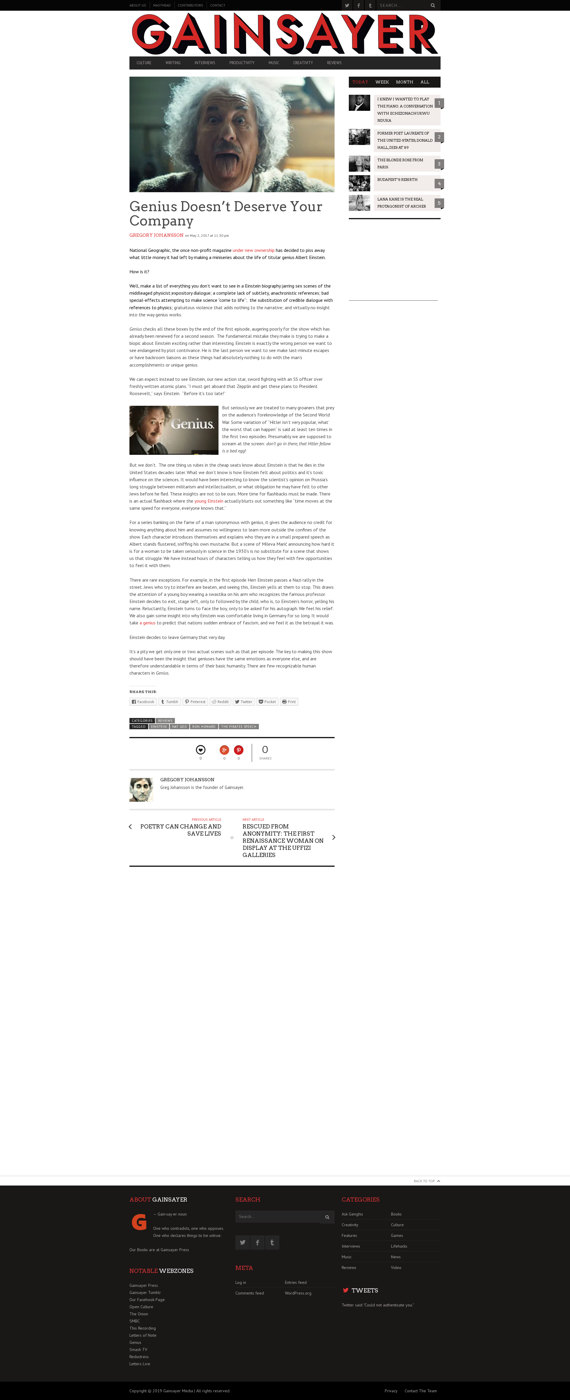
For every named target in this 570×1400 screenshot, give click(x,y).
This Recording (142, 1328)
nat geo (179, 727)
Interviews (205, 62)
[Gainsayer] (285, 33)
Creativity (303, 62)
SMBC (134, 1321)
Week (382, 82)
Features (349, 1235)
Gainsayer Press (175, 1249)
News (396, 1256)
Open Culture (141, 1306)
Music (274, 62)
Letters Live (139, 1363)
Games (397, 1235)
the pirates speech (238, 727)
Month (404, 82)
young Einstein (208, 501)
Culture (144, 62)
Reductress (139, 1356)
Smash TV (138, 1349)
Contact (217, 5)
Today (360, 82)
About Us (137, 5)
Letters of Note (142, 1335)
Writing (173, 62)
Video (396, 1267)
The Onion (138, 1314)
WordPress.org (298, 1293)
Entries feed (296, 1282)
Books (396, 1214)
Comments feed (249, 1293)
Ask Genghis (352, 1214)
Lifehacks (399, 1246)
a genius (148, 623)
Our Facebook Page (147, 1299)
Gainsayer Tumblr (145, 1292)
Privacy (391, 1390)
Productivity (241, 62)
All (424, 82)
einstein (159, 727)
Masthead (162, 5)
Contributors (190, 5)
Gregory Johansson (156, 235)
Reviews (334, 62)
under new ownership (254, 250)
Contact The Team (421, 1390)
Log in (240, 1282)
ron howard (204, 727)
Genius (135, 1342)
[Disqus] (232, 946)
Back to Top (424, 1181)
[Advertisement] (393, 263)
